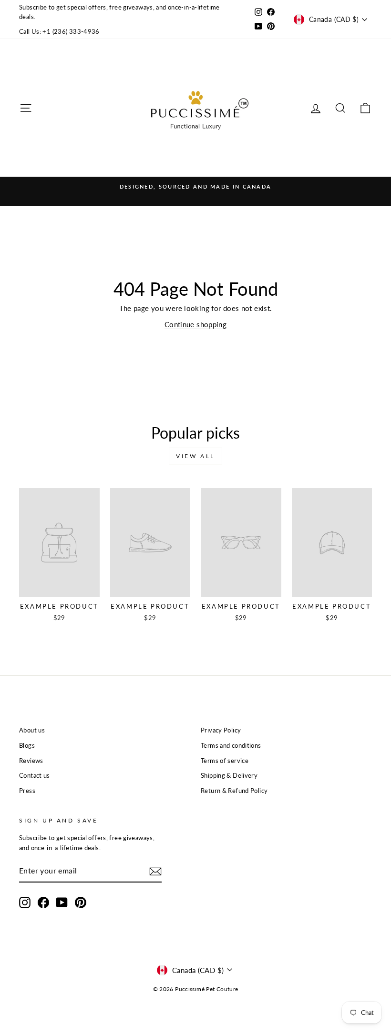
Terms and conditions (231, 745)
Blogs (27, 745)
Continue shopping (195, 324)
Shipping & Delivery (229, 775)
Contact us (34, 775)
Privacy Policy (221, 730)
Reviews (31, 760)
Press (27, 790)
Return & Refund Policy (234, 790)
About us (32, 730)
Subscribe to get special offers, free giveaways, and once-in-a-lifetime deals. (119, 11)
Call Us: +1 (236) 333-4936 (59, 31)
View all (195, 456)
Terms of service (224, 760)
